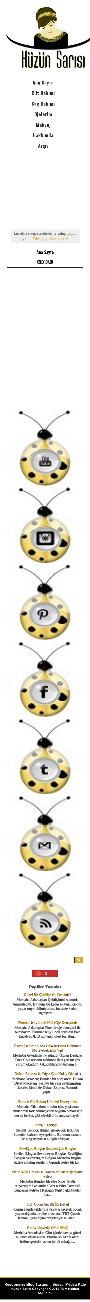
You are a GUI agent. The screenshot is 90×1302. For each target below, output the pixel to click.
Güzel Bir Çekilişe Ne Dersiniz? (47, 994)
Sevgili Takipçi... (47, 1125)
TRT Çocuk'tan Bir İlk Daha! (47, 1204)
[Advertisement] (45, 185)
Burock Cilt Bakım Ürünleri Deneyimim (47, 1101)
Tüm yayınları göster (50, 238)
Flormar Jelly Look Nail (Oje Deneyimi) (47, 1022)
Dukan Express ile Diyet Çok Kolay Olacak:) (47, 1073)
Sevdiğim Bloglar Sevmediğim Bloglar (47, 1148)
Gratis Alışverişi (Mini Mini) (47, 1227)
